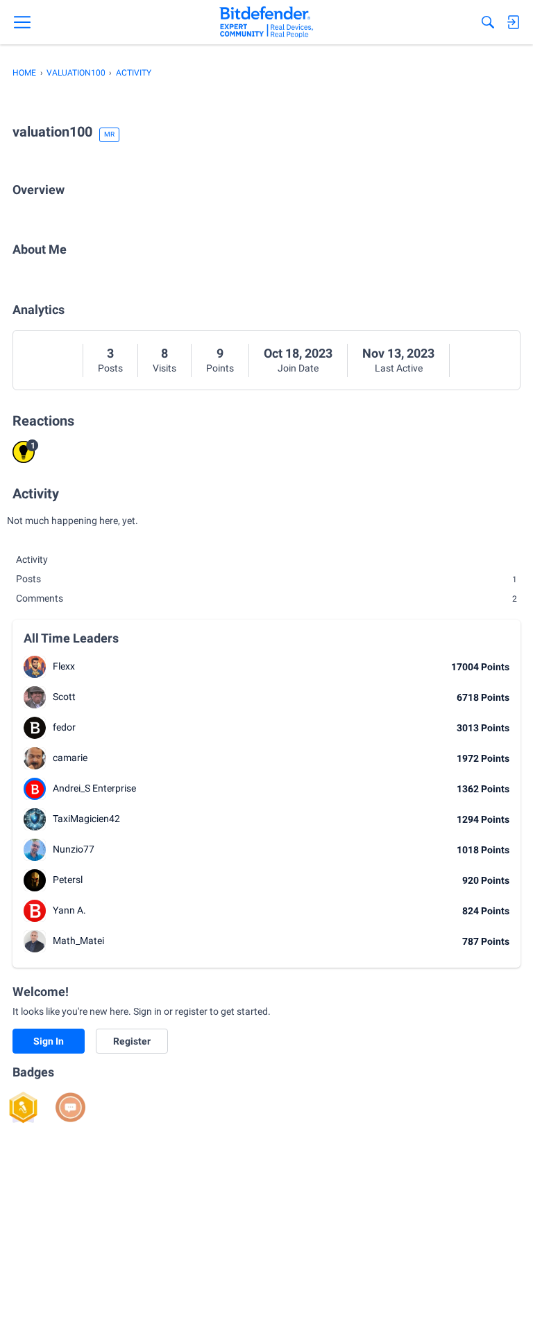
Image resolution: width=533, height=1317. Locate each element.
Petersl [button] (68, 879)
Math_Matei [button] (78, 940)
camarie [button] (70, 757)
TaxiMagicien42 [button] (86, 818)
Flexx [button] (64, 666)
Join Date (298, 368)
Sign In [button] (48, 1041)
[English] (266, 22)
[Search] (487, 22)
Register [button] (132, 1041)
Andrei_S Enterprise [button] (94, 788)
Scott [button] (64, 696)
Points (220, 368)
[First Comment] (70, 1107)
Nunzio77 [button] (73, 849)
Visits (164, 368)
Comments (266, 598)
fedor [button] (64, 727)
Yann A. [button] (69, 910)
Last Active (399, 368)
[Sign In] (512, 22)
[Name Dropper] (23, 1107)
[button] (35, 667)
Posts (110, 368)
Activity (32, 559)
